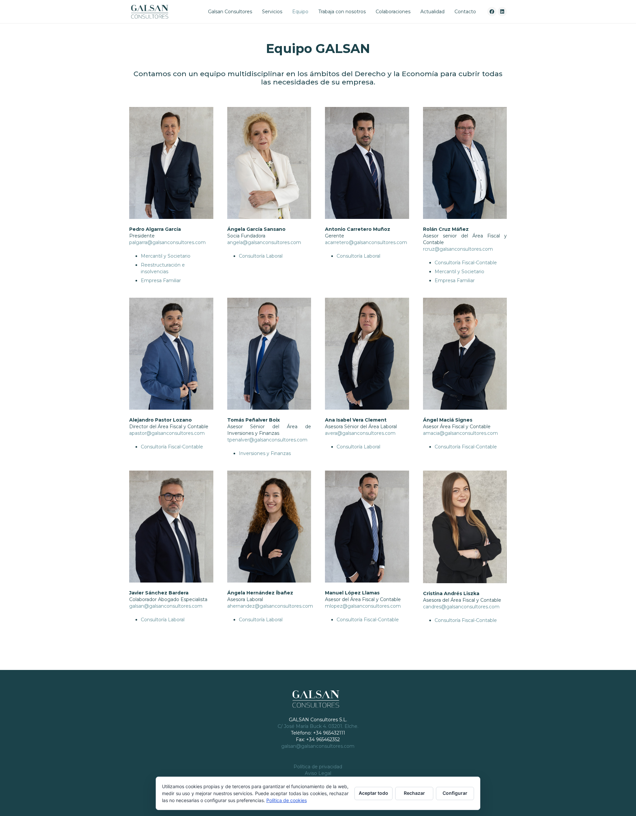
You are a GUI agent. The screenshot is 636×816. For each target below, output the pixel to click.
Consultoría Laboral (261, 256)
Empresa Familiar (161, 280)
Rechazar (414, 793)
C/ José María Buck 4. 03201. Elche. (318, 726)
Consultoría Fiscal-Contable (466, 263)
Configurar (455, 793)
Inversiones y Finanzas (265, 453)
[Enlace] (149, 11)
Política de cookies (286, 800)
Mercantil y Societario (165, 256)
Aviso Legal (318, 773)
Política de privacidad (317, 767)
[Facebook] (492, 11)
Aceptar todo (373, 793)
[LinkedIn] (502, 11)
